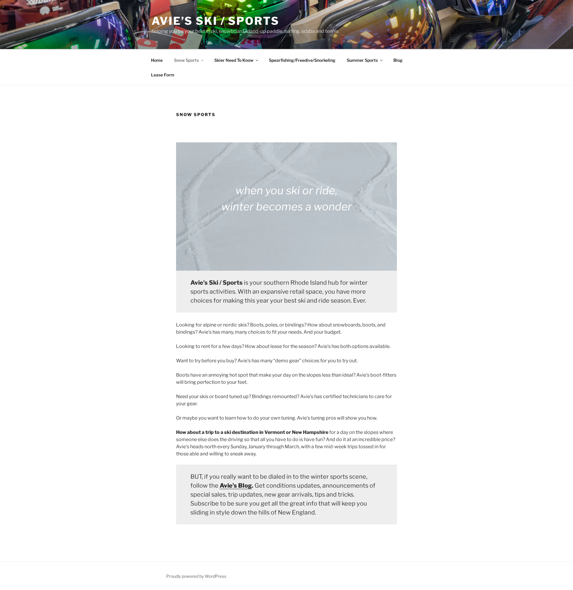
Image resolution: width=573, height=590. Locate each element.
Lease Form (162, 74)
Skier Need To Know (233, 60)
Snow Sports (186, 60)
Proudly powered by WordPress (196, 576)
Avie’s (229, 485)
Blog (398, 60)
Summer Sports (362, 60)
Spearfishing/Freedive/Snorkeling (302, 60)
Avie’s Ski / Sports (215, 20)
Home (157, 60)
